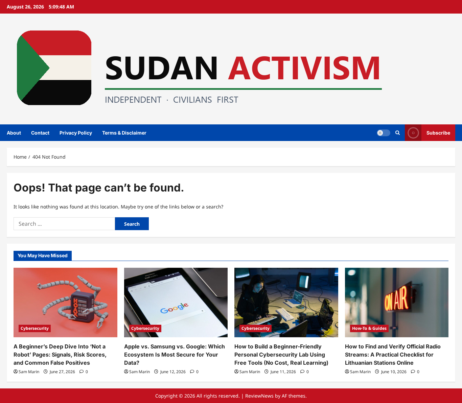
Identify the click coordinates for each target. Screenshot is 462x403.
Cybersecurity (35, 328)
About (14, 133)
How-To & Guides (369, 328)
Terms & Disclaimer (124, 133)
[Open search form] (397, 132)
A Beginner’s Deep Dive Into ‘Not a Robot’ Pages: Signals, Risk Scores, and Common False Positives (60, 354)
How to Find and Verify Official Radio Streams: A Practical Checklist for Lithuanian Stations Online (393, 354)
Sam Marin (29, 372)
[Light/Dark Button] (383, 132)
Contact (40, 133)
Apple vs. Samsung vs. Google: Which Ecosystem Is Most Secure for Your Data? (174, 354)
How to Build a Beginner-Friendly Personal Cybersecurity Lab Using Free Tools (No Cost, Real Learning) (281, 354)
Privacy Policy (76, 133)
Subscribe (438, 132)
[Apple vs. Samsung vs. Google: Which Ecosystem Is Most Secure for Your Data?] (176, 302)
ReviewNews (259, 395)
